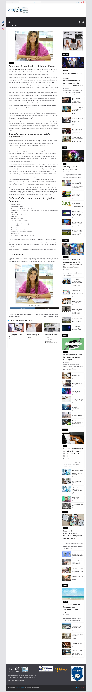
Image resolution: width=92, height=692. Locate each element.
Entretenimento (54, 19)
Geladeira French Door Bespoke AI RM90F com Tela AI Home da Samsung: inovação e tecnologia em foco (77, 310)
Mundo (27, 19)
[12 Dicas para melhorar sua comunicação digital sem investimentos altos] (66, 400)
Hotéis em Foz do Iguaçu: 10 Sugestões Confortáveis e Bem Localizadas (77, 636)
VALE (47, 71)
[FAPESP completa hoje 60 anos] (66, 506)
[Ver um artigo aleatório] (82, 22)
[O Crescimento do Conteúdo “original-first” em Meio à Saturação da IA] (66, 293)
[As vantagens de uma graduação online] (16, 324)
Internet (65, 351)
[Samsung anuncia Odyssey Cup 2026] (73, 156)
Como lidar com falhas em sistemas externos (77, 414)
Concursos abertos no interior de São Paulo (33, 335)
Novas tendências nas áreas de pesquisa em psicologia (77, 481)
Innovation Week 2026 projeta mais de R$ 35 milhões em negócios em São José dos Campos (72, 263)
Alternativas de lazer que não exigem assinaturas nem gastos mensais (77, 422)
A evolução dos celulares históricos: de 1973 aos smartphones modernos (77, 554)
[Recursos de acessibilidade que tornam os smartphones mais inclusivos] (73, 520)
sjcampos (43, 71)
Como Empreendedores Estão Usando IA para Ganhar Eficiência (77, 131)
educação (18, 71)
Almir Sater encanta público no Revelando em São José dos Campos (21, 315)
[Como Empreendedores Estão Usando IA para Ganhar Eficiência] (66, 131)
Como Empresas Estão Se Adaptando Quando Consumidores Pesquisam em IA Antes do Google (77, 110)
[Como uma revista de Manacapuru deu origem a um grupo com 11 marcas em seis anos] (66, 101)
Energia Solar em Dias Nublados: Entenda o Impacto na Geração (77, 320)
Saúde (59, 22)
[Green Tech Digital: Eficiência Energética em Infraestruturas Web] (66, 328)
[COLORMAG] (18, 667)
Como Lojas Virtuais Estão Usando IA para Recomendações (76, 391)
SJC (40, 71)
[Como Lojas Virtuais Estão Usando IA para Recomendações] (66, 392)
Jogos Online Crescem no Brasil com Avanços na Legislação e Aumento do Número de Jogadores (77, 223)
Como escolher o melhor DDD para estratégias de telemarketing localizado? (77, 570)
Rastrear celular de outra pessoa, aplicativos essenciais (77, 578)
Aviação (24, 22)
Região (20, 19)
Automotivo (32, 22)
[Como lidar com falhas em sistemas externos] (66, 415)
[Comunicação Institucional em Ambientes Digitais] (66, 408)
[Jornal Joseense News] (9, 22)
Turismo (41, 22)
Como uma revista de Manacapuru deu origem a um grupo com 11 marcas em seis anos (77, 100)
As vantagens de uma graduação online (15, 335)
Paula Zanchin (23, 71)
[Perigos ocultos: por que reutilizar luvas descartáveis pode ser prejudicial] (66, 473)
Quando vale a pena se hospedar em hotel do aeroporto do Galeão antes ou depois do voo (77, 652)
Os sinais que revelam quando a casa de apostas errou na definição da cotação (77, 195)
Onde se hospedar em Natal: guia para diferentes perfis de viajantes (71, 608)
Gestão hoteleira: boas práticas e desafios (77, 644)
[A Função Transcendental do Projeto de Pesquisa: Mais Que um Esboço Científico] (73, 438)
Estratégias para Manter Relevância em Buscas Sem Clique (72, 357)
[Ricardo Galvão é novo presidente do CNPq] (66, 499)
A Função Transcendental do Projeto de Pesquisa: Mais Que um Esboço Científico (73, 452)
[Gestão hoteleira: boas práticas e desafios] (66, 645)
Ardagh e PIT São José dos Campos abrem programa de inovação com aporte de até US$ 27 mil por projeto (77, 282)
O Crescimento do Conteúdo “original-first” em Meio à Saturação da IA (77, 292)
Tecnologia (15, 22)
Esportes (65, 19)
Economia (35, 19)
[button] (16, 19)
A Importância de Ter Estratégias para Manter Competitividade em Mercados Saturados (77, 139)
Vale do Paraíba (51, 71)
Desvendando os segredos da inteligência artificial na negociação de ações (46, 315)
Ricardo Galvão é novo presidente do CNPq (77, 498)
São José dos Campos (35, 71)
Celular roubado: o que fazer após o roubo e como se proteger (77, 562)
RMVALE (28, 71)
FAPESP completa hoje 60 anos (77, 505)
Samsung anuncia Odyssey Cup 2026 (70, 168)
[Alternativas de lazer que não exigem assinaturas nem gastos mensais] (66, 422)
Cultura (66, 22)
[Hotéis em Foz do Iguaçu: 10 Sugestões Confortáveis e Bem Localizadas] (66, 637)
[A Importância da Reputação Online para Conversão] (66, 384)
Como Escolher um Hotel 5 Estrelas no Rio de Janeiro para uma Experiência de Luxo (77, 627)
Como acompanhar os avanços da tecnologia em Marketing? (77, 301)
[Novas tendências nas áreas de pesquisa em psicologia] (66, 482)
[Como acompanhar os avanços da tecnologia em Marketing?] (66, 302)
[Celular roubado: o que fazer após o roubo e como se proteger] (66, 562)
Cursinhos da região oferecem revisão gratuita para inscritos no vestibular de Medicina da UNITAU (51, 338)
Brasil (13, 19)
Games (65, 163)
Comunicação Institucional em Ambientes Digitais (76, 407)
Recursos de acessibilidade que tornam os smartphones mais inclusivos (72, 534)
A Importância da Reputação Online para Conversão (77, 383)
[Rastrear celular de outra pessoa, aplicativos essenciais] (66, 578)
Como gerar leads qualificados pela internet (76, 375)
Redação (11, 71)
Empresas (44, 19)
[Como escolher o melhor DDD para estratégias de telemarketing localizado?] (66, 570)
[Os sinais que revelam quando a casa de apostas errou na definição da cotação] (66, 195)
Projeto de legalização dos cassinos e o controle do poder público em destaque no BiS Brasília (77, 213)
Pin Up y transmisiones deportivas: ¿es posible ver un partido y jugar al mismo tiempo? (77, 232)
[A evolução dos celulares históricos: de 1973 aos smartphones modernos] (66, 554)
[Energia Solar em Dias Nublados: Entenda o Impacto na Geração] (66, 320)
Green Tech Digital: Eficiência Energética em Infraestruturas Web (77, 328)
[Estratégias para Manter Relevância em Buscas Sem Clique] (73, 344)
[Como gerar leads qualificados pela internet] (66, 376)
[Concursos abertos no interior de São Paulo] (34, 324)
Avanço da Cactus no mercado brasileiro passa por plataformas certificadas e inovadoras (77, 204)
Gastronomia (50, 22)
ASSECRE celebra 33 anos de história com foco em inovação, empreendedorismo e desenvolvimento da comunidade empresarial (73, 79)
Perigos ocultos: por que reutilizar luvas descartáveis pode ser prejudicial (77, 472)
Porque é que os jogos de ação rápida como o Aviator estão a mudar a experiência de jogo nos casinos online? (77, 184)
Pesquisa (65, 445)
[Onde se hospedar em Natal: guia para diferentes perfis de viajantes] (73, 594)
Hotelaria (14, 25)
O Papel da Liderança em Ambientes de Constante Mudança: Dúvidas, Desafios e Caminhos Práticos (77, 121)
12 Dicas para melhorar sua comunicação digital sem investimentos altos (77, 399)
